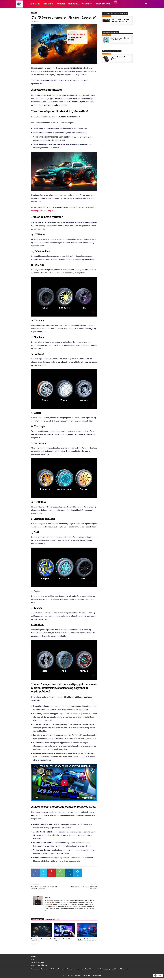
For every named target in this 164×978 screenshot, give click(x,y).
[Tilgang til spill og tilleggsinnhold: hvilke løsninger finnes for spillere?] (87, 930)
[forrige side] (32, 944)
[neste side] (35, 944)
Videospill (73, 4)
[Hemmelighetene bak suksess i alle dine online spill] (41, 930)
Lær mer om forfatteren (52, 919)
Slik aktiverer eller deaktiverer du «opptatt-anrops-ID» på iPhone (44, 888)
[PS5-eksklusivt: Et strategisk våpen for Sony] (64, 930)
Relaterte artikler (37, 919)
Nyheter (61, 4)
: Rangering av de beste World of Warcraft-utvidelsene (84, 888)
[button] (146, 4)
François (36, 21)
